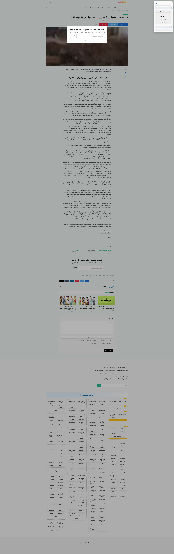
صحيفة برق (163, 13)
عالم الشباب (163, 29)
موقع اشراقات (163, 16)
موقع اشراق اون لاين (163, 19)
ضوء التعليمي (163, 10)
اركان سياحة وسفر (163, 22)
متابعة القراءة (87, 40)
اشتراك (73, 35)
